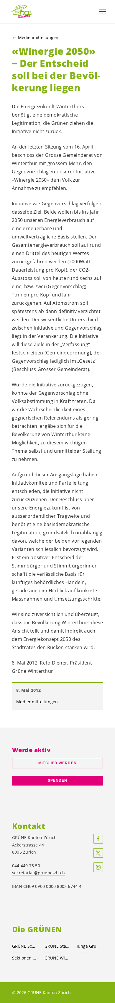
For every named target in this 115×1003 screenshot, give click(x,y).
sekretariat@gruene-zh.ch (38, 872)
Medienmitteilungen (38, 38)
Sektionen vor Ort (24, 958)
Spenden (58, 780)
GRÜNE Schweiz (24, 946)
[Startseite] (23, 11)
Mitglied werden (57, 763)
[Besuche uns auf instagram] (98, 867)
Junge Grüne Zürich (89, 946)
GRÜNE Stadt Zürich (57, 946)
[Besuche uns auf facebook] (98, 839)
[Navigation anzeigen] (102, 11)
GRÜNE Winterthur (57, 958)
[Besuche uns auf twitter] (98, 853)
